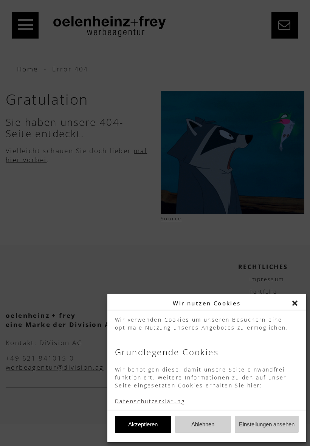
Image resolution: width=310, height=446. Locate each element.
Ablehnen (202, 424)
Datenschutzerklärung (150, 401)
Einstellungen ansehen (266, 424)
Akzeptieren (143, 424)
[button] (295, 303)
